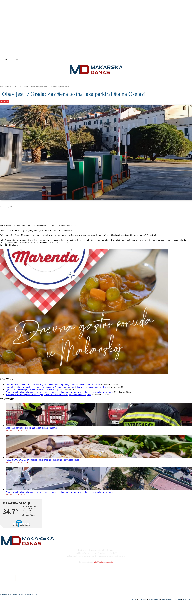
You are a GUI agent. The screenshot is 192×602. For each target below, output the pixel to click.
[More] (75, 214)
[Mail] (184, 60)
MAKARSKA (14, 87)
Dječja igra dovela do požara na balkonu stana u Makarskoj (32, 389)
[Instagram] (180, 60)
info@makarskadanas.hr (103, 562)
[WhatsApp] (45, 214)
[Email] (55, 214)
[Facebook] (177, 60)
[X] (34, 214)
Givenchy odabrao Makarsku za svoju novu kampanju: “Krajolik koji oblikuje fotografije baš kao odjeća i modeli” (56, 387)
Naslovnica (4, 87)
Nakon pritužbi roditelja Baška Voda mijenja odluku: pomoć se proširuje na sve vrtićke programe (48, 394)
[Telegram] (65, 214)
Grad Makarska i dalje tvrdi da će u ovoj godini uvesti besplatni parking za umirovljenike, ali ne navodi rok (53, 384)
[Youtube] (187, 60)
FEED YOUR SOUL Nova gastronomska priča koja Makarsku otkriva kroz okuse (42, 460)
